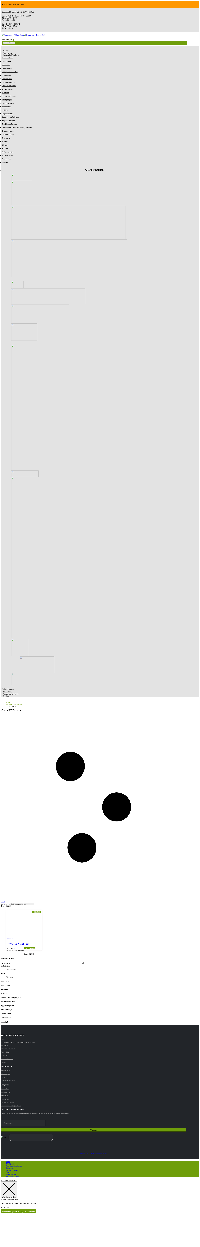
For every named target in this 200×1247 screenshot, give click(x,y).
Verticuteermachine (9, 86)
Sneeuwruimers (8, 131)
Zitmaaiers (6, 65)
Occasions (9, 1168)
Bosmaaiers (6, 75)
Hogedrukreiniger (8, 120)
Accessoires (6, 159)
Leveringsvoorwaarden (8, 1080)
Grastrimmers (7, 79)
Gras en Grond (7, 58)
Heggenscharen (8, 103)
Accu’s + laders (7, 155)
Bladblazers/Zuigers (9, 124)
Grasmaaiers (7, 68)
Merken (5, 162)
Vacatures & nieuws (11, 694)
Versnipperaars (7, 89)
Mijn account (5, 1070)
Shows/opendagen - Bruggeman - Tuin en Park (18, 1042)
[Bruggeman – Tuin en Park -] (23, 35)
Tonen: (3, 906)
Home (3, 1039)
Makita (11, 977)
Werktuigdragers (8, 134)
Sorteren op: (5, 904)
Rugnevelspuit (7, 114)
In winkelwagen (29, 948)
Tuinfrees (5, 93)
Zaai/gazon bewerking (10, 72)
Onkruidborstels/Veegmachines (11, 1106)
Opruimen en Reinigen (10, 117)
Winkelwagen (5, 1074)
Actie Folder (5, 1052)
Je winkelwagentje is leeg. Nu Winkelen (18, 1211)
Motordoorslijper (8, 152)
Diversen (5, 145)
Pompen (5, 148)
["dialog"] (100, 1212)
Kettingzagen (7, 100)
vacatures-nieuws (12, 1170)
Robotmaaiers (7, 61)
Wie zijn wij (5, 1045)
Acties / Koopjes (8, 689)
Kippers (5, 141)
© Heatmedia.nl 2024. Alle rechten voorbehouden (93, 1154)
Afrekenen (4, 1077)
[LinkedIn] (2, 1157)
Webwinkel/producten (8, 1049)
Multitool (5, 110)
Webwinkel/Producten (11, 55)
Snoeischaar (6, 107)
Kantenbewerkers (8, 82)
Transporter (6, 138)
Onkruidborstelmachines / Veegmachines (17, 127)
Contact (6, 696)
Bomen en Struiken (9, 96)
